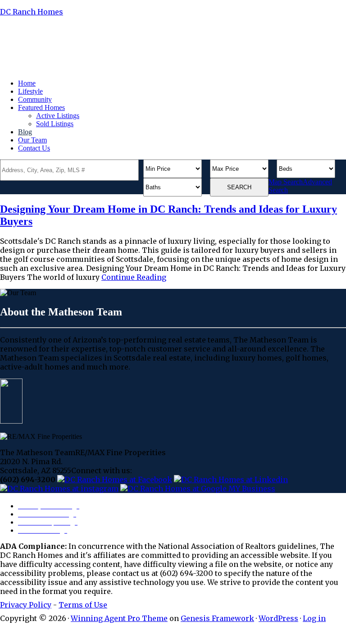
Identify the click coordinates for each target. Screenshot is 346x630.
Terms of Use (83, 604)
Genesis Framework (217, 618)
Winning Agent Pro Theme (119, 618)
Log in (314, 618)
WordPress (278, 618)
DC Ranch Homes (31, 11)
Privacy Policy (25, 604)
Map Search (286, 182)
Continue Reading (133, 277)
